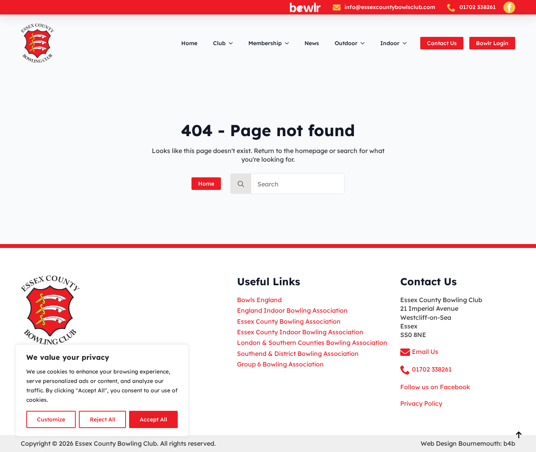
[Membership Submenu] (289, 43)
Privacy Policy (421, 403)
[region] (102, 390)
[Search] (241, 184)
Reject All (102, 419)
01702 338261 (477, 7)
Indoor (389, 43)
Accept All (153, 419)
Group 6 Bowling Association (280, 364)
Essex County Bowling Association (289, 321)
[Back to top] (518, 434)
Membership (265, 43)
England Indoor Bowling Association (292, 310)
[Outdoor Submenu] (364, 43)
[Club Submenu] (233, 43)
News (311, 43)
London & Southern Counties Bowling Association (312, 342)
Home (189, 43)
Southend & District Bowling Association (298, 353)
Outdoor (346, 43)
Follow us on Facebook (435, 387)
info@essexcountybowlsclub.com (390, 7)
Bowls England (259, 300)
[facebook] (509, 7)
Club (219, 43)
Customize (51, 419)
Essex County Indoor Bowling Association (300, 332)
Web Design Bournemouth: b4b (468, 443)
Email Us (425, 351)
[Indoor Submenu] (406, 43)
